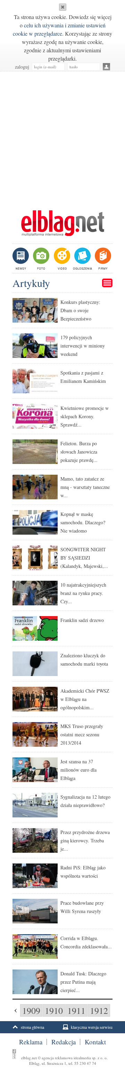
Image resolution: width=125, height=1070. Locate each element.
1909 (31, 1010)
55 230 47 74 (85, 1063)
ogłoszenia (82, 258)
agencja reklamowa (57, 1057)
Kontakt (95, 1042)
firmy (102, 258)
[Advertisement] (62, 137)
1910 (54, 1010)
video (61, 258)
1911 (76, 1010)
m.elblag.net (62, 223)
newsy (21, 258)
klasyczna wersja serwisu (91, 1027)
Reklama (30, 1042)
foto (41, 258)
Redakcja (63, 1042)
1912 (99, 1010)
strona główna (32, 1027)
